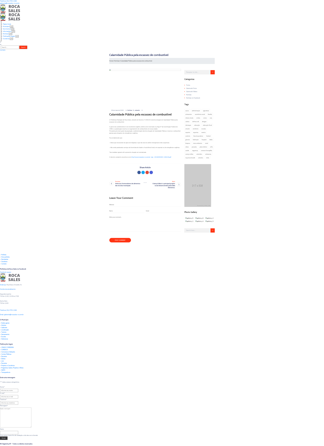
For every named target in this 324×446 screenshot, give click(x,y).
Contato (3, 264)
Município (6, 26)
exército (187, 136)
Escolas (3, 336)
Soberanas (4, 339)
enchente (195, 129)
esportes (195, 132)
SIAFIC (3, 370)
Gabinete (4, 327)
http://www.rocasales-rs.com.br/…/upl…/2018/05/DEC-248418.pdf (151, 157)
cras (211, 118)
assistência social (200, 114)
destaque (188, 125)
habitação (196, 139)
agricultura (206, 110)
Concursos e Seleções (8, 352)
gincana (187, 139)
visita (207, 158)
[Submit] (213, 72)
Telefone (3, 399)
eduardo (137, 110)
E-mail (2, 393)
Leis (2, 361)
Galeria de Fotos (191, 88)
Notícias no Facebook (193, 98)
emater (187, 129)
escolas (203, 129)
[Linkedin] (151, 172)
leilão (211, 139)
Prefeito (3, 255)
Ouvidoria (6, 39)
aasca (187, 110)
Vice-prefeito (5, 257)
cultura (187, 121)
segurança (195, 150)
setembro (199, 154)
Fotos (188, 85)
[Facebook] (139, 172)
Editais (3, 359)
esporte (187, 132)
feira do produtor (198, 136)
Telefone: (8, 310)
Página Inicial (7, 24)
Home (111, 61)
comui (205, 118)
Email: (12, 315)
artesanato (188, 114)
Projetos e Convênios (8, 365)
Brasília (210, 114)
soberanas (208, 154)
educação (197, 125)
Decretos (4, 356)
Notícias (5, 34)
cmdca (198, 118)
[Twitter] (143, 172)
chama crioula (189, 118)
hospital (204, 139)
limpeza (187, 143)
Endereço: (3, 285)
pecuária (194, 147)
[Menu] (11, 26)
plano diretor (203, 147)
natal (206, 143)
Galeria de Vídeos (191, 92)
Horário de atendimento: (8, 289)
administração (196, 110)
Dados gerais (5, 323)
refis (211, 147)
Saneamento (5, 334)
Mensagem (4, 406)
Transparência (5, 372)
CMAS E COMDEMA (7, 347)
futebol (208, 136)
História (3, 325)
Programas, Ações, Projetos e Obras (12, 368)
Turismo (3, 332)
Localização (5, 330)
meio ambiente (197, 143)
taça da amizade (190, 158)
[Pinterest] (147, 172)
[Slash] (145, 182)
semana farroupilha (206, 150)
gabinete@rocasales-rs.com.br (10, 3)
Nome (2, 387)
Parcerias (4, 363)
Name (2, 429)
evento (203, 132)
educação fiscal (207, 125)
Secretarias (6, 29)
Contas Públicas (6, 354)
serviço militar (189, 154)
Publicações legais (9, 36)
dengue (204, 121)
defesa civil (195, 121)
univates (200, 158)
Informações (7, 31)
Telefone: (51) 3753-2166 (8, 1)
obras (187, 147)
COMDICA (4, 349)
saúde (187, 150)
